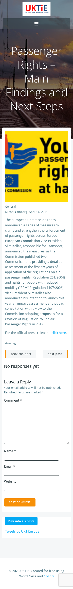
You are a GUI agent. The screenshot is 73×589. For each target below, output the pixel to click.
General (10, 206)
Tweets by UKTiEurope (22, 531)
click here (59, 332)
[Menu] (36, 23)
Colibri (49, 576)
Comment (13, 400)
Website (10, 481)
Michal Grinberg (16, 212)
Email (9, 466)
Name (10, 451)
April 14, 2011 (38, 212)
